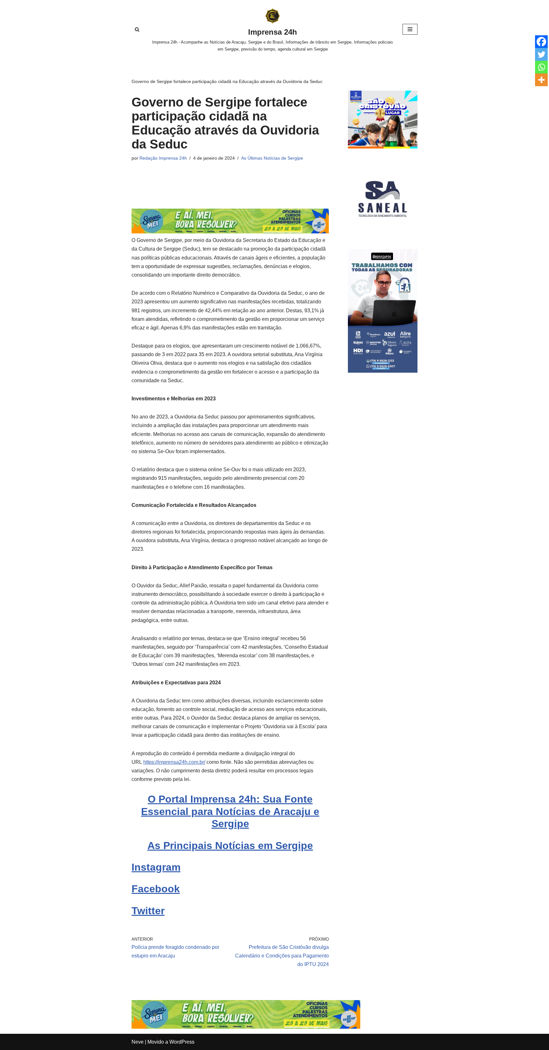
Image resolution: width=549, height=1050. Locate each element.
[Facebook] (541, 41)
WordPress (181, 1042)
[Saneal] (382, 232)
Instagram (156, 867)
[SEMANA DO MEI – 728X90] (230, 231)
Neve (138, 1042)
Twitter (148, 910)
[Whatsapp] (541, 67)
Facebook (156, 889)
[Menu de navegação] (410, 29)
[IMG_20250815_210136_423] (382, 371)
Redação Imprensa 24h (163, 158)
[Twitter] (541, 54)
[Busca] (137, 29)
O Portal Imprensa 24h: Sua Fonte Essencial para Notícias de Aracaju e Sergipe (230, 811)
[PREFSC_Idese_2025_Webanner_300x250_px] (382, 146)
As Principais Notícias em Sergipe (230, 845)
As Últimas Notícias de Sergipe (272, 158)
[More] (541, 79)
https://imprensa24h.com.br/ (174, 762)
